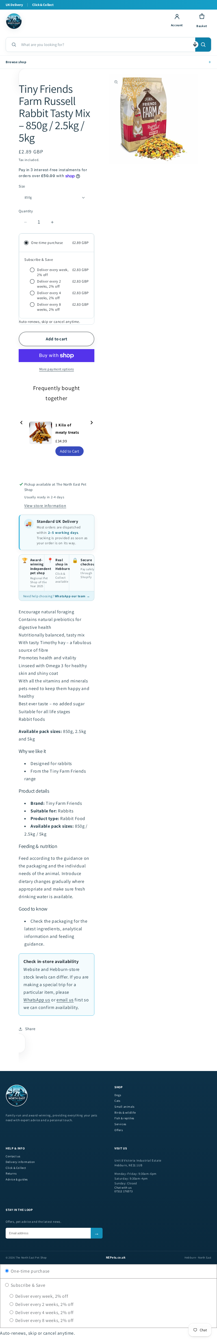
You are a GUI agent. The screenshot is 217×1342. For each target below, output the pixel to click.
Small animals (124, 1107)
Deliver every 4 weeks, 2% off (44, 1312)
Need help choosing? (56, 596)
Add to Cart (69, 451)
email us (65, 1000)
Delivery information (20, 1162)
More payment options (56, 369)
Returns (11, 1173)
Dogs (117, 1095)
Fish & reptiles (124, 1118)
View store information (45, 505)
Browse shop (108, 62)
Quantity (26, 211)
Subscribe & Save (27, 1285)
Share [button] (30, 1028)
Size (22, 186)
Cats (117, 1101)
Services (120, 1124)
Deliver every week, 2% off (41, 1296)
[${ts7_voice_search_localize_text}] (195, 45)
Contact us (13, 1156)
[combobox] (106, 45)
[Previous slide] (21, 423)
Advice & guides (17, 1179)
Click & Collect (16, 1168)
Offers (118, 1130)
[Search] (203, 45)
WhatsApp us (36, 1000)
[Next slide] (91, 423)
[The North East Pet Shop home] (84, 21)
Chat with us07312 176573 (123, 1189)
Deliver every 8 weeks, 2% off (44, 1320)
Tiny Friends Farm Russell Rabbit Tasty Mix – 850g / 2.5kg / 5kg (54, 113)
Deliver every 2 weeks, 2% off (44, 1304)
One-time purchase (30, 1271)
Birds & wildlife (125, 1112)
